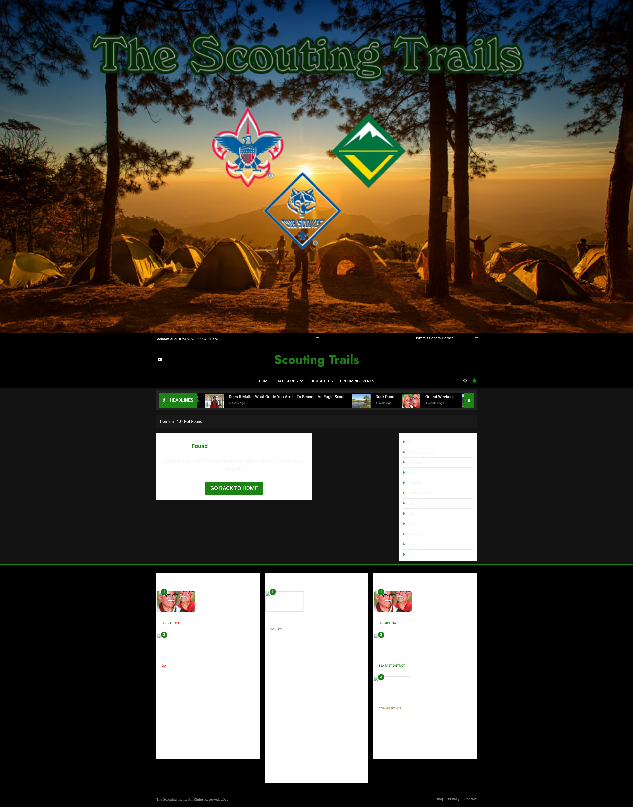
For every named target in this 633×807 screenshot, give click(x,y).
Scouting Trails (316, 359)
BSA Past (414, 472)
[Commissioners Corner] (463, 403)
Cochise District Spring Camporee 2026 (411, 396)
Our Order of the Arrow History (428, 338)
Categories (287, 381)
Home (264, 381)
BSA (409, 442)
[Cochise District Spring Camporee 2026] (362, 403)
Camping (413, 483)
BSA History (416, 462)
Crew (410, 513)
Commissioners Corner (400, 701)
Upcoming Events (357, 381)
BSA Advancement (421, 452)
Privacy (453, 799)
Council (412, 503)
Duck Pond (276, 396)
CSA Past (414, 534)
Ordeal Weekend (331, 396)
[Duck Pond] (252, 403)
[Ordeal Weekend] (302, 403)
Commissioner (418, 493)
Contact (470, 799)
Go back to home (234, 488)
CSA (409, 524)
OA (408, 554)
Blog (439, 799)
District (412, 544)
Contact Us (321, 381)
